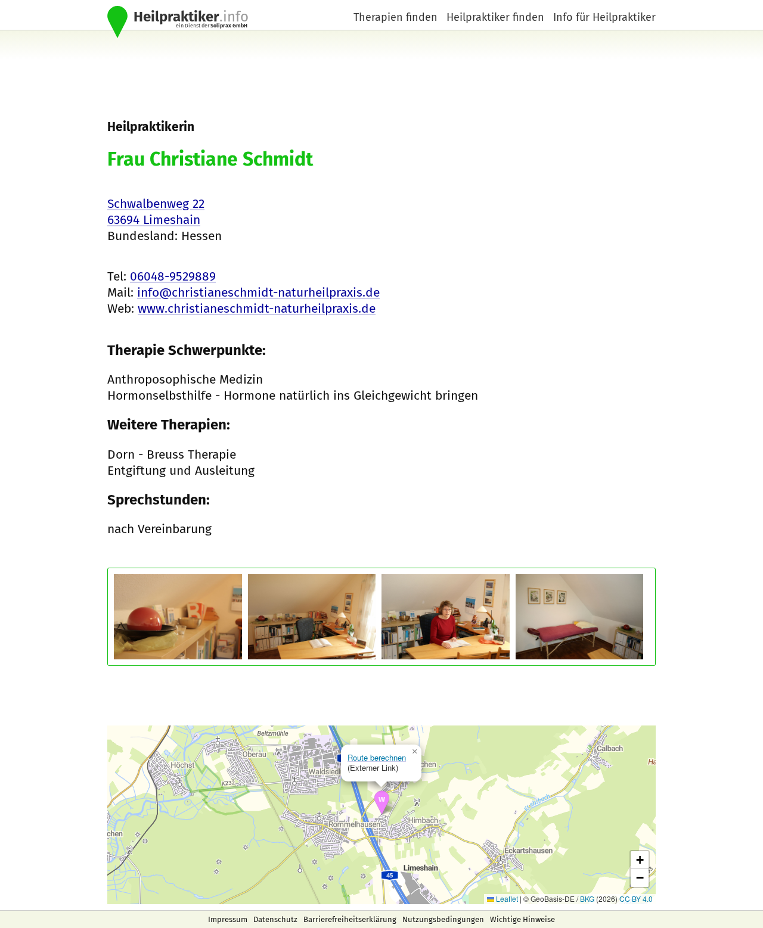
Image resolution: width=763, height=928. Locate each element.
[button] (381, 802)
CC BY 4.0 (636, 898)
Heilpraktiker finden (495, 17)
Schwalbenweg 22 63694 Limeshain (155, 212)
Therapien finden (395, 17)
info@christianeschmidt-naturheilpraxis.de (258, 292)
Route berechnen (377, 757)
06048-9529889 (173, 276)
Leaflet (506, 898)
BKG (587, 898)
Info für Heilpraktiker (604, 17)
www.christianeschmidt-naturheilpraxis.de (257, 308)
